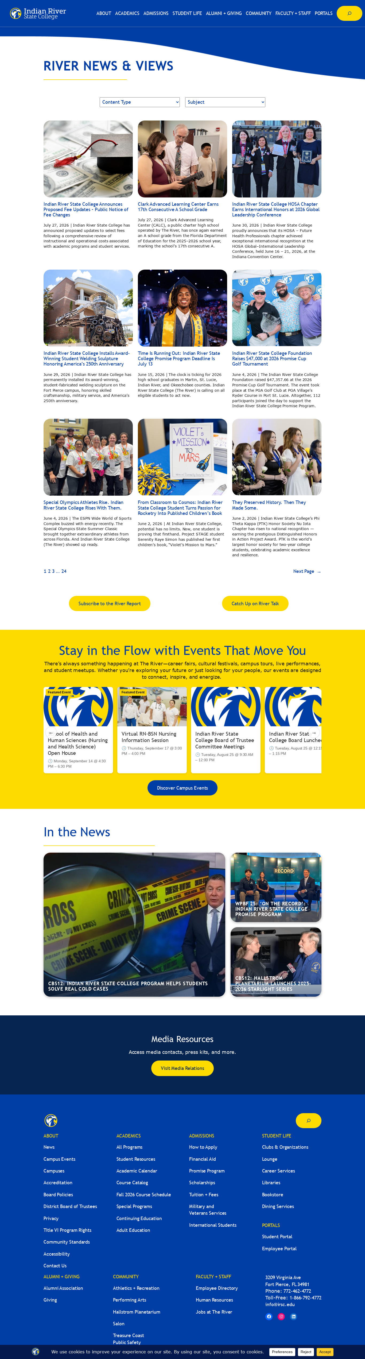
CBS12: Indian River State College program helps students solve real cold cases (128, 986)
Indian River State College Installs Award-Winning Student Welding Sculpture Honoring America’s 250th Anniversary (87, 359)
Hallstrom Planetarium (136, 1312)
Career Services (278, 1171)
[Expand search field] (349, 13)
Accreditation (58, 1182)
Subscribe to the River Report (110, 603)
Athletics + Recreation (136, 1288)
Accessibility (57, 1254)
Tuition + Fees (203, 1194)
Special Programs (134, 1206)
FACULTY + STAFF (213, 1276)
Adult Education (133, 1230)
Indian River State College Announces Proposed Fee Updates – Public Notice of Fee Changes (86, 209)
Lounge (269, 1159)
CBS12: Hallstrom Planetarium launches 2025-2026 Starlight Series (273, 983)
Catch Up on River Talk (255, 603)
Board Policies (58, 1194)
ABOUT (51, 1136)
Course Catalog (132, 1182)
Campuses (54, 1171)
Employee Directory (217, 1288)
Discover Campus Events (182, 788)
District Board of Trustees (70, 1206)
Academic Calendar (137, 1171)
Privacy (51, 1218)
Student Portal (277, 1236)
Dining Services (278, 1206)
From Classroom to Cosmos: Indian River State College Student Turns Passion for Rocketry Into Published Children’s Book (180, 508)
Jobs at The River (214, 1312)
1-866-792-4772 (305, 1298)
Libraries (271, 1182)
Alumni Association (63, 1288)
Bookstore (272, 1194)
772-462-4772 (297, 1291)
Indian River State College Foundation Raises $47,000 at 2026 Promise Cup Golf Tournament (272, 359)
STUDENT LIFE (277, 1136)
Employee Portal (279, 1248)
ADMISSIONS (201, 1136)
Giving (50, 1300)
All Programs (130, 1147)
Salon (119, 1324)
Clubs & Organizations (285, 1147)
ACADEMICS (129, 1136)
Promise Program (207, 1171)
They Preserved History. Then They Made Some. (269, 505)
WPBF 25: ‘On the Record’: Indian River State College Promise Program (271, 909)
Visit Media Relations (182, 1068)
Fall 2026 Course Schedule (144, 1194)
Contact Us (55, 1266)
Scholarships (202, 1182)
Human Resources (214, 1300)
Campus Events (59, 1159)
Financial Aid (202, 1159)
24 (63, 571)
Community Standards (67, 1242)
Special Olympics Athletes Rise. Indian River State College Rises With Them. (83, 505)
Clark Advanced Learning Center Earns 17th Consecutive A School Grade (178, 206)
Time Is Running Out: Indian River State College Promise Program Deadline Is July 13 (179, 359)
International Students (212, 1225)
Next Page (307, 571)
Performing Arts (129, 1300)
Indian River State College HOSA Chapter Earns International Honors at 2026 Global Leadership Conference (276, 209)
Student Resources (136, 1159)
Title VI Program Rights (67, 1230)
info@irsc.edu (280, 1304)
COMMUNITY (126, 1276)
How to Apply (203, 1147)
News (49, 1147)
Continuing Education (139, 1218)
